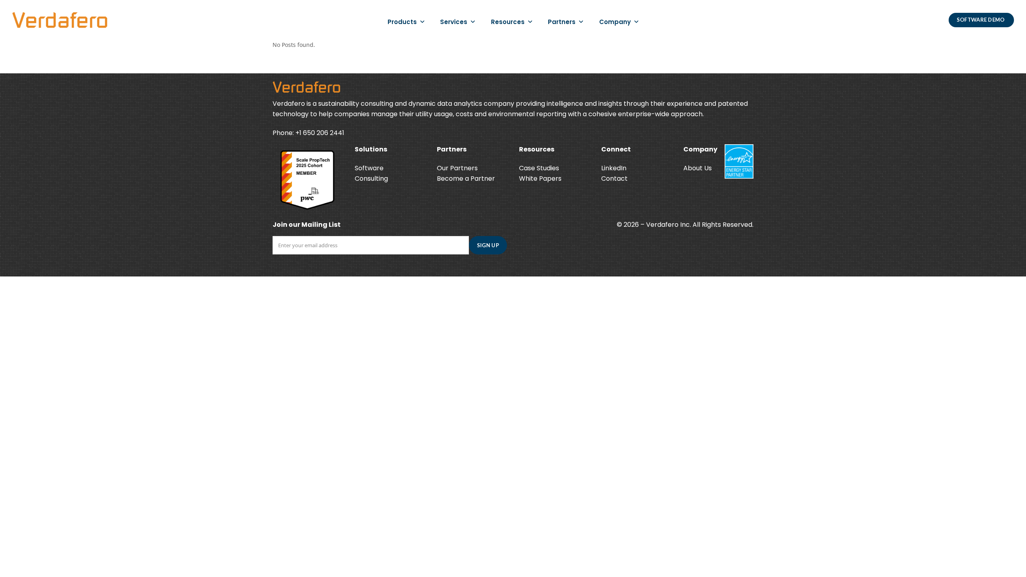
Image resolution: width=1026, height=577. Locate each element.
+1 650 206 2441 (319, 132)
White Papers (540, 178)
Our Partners (457, 168)
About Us (697, 168)
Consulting (371, 178)
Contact (614, 178)
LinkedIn (613, 168)
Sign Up (488, 245)
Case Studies (539, 168)
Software (369, 168)
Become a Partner (466, 178)
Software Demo (981, 19)
